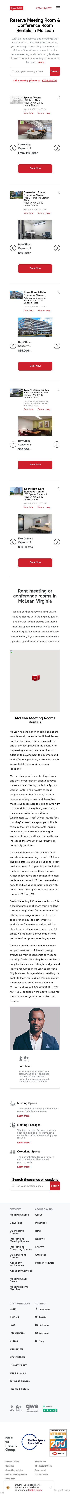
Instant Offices (12, 1461)
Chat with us (17, 1357)
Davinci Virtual (41, 1474)
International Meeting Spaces (19, 1240)
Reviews (40, 1238)
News (38, 1230)
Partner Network (44, 1262)
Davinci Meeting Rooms (16, 1474)
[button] (35, 679)
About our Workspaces (17, 1264)
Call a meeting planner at (35, 80)
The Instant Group (43, 1466)
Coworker (9, 1466)
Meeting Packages (28, 1124)
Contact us (16, 1349)
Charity (39, 1246)
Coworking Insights (14, 1470)
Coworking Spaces (28, 1151)
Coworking (16, 1222)
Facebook (44, 1309)
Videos (14, 1341)
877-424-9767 (44, 8)
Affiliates (40, 1254)
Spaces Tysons (32, 97)
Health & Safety (19, 1389)
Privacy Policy (18, 1365)
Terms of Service (20, 1381)
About (38, 1214)
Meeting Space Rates (19, 1280)
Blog (41, 1341)
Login (13, 1309)
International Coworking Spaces (21, 1248)
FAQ (12, 1325)
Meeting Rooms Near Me (19, 1288)
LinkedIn (44, 1325)
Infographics (17, 1333)
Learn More (23, 1116)
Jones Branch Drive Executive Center (35, 294)
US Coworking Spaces (18, 1256)
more (41, 62)
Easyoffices (40, 1461)
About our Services (21, 1270)
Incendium (10, 1478)
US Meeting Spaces (17, 1232)
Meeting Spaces (27, 1103)
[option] (35, 148)
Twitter (43, 1317)
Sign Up (14, 1317)
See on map (44, 113)
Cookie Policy (18, 1373)
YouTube (44, 1333)
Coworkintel (40, 1470)
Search (55, 71)
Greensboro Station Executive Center (35, 194)
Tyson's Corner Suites (36, 390)
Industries (41, 1222)
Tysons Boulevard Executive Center (34, 490)
